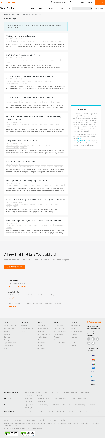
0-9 (98, 411)
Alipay (17, 425)
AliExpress (43, 423)
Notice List (52, 420)
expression (24, 83)
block (43, 166)
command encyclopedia (28, 204)
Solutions (52, 8)
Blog (38, 340)
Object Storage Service (70, 392)
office (9, 227)
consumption (25, 124)
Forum (56, 340)
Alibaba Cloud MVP (77, 331)
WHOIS (73, 343)
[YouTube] (88, 343)
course (51, 124)
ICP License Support (43, 334)
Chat (9, 286)
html (58, 60)
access (9, 81)
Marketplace (41, 343)
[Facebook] (88, 339)
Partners (7, 337)
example (23, 147)
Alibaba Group (8, 423)
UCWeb (91, 423)
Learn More (12, 306)
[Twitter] (97, 339)
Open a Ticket (12, 298)
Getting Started (42, 337)
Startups (7, 340)
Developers (66, 405)
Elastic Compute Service (32, 392)
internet (45, 41)
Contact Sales (99, 8)
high (58, 102)
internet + (53, 41)
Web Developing (80, 405)
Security (39, 395)
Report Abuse (58, 334)
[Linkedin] (93, 339)
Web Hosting (29, 395)
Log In (90, 2)
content (23, 41)
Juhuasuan (36, 423)
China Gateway (42, 331)
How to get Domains (59, 398)
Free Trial (24, 325)
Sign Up (100, 2)
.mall (8, 166)
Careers (6, 420)
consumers (16, 124)
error (51, 225)
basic (37, 166)
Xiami (6, 425)
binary (32, 185)
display (48, 145)
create (58, 124)
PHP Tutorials (29, 408)
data (8, 126)
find (39, 41)
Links (63, 420)
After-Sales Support (60, 331)
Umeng (97, 423)
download (48, 81)
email (9, 206)
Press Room (74, 340)
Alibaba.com (52, 423)
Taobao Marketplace (20, 423)
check (23, 81)
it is (60, 41)
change (9, 145)
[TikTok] (93, 343)
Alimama (63, 423)
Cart (74, 2)
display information (12, 147)
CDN (45, 392)
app (8, 124)
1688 (58, 423)
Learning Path (29, 401)
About (33, 8)
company (15, 41)
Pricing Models (9, 328)
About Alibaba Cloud (10, 325)
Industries (56, 405)
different (41, 145)
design (33, 60)
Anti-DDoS (55, 392)
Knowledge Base (42, 328)
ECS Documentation (42, 398)
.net (8, 41)
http (8, 62)
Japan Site (28, 398)
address (16, 81)
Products (42, 8)
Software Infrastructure (78, 398)
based (31, 166)
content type (31, 41)
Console (81, 2)
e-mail (15, 206)
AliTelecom (80, 423)
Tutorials (92, 405)
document (44, 225)
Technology (41, 325)
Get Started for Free (15, 267)
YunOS (74, 423)
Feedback (57, 337)
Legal (42, 420)
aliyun (9, 60)
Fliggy (69, 423)
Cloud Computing (42, 405)
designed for (41, 60)
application (24, 185)
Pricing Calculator (59, 343)
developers (51, 60)
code (22, 102)
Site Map (73, 345)
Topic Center (29, 405)
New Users (41, 401)
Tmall (29, 423)
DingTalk (11, 425)
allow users (23, 166)
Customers (7, 334)
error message (59, 225)
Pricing (61, 8)
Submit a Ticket (59, 328)
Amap (86, 423)
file (53, 102)
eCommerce (85, 392)
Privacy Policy (30, 420)
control (56, 185)
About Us (18, 420)
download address (12, 83)
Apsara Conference (10, 343)
